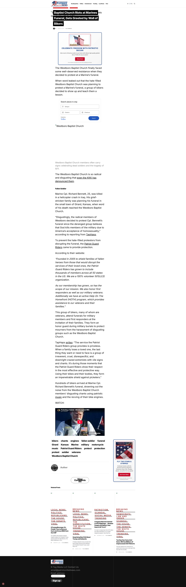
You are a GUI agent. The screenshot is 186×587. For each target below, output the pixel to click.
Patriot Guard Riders (71, 448)
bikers (55, 441)
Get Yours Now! (124, 474)
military (85, 444)
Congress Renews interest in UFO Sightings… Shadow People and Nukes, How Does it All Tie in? (103, 524)
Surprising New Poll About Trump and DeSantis (82, 538)
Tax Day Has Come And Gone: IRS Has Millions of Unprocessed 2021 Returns (125, 542)
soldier (65, 452)
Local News (58, 510)
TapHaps (91, 234)
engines (75, 441)
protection (99, 448)
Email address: (58, 573)
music (58, 397)
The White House (79, 527)
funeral (101, 441)
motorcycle (98, 444)
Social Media (103, 515)
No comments (69, 28)
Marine (75, 444)
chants (64, 441)
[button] (129, 3)
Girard (55, 444)
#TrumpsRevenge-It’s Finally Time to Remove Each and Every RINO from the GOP (59, 530)
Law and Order (121, 517)
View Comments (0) (80, 480)
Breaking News (78, 510)
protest (55, 452)
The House (57, 518)
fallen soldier (88, 441)
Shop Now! (80, 59)
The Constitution (81, 523)
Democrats (123, 514)
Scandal (100, 512)
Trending (79, 531)
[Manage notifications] (3, 584)
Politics (56, 512)
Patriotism (101, 510)
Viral (54, 524)
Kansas (65, 444)
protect (88, 448)
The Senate (58, 521)
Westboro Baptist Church (65, 456)
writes (69, 342)
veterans (76, 452)
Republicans (59, 515)
